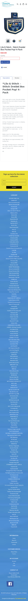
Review (17, 78)
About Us (14, 540)
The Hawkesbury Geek (20, 598)
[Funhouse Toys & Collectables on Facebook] (10, 586)
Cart (14, 563)
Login (14, 565)
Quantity (3, 55)
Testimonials (14, 542)
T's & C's (14, 554)
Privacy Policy (14, 551)
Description (6, 78)
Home (14, 538)
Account (14, 561)
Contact (14, 544)
